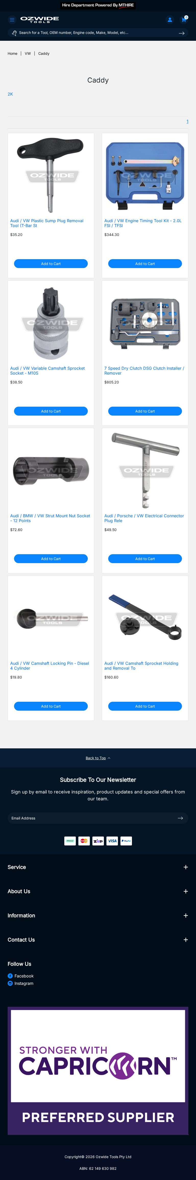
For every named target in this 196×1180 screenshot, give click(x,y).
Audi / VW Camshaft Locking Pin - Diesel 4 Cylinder (49, 666)
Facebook (24, 975)
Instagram (24, 983)
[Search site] (182, 33)
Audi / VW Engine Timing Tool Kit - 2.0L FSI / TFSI (143, 223)
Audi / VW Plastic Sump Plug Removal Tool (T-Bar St (46, 223)
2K (10, 94)
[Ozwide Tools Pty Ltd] (39, 20)
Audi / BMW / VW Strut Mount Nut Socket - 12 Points (50, 518)
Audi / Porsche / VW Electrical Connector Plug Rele (144, 518)
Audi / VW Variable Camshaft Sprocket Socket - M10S (47, 371)
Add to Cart (51, 263)
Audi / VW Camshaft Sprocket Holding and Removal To (141, 666)
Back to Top (96, 758)
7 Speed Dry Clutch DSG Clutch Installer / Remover (144, 371)
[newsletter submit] (180, 818)
